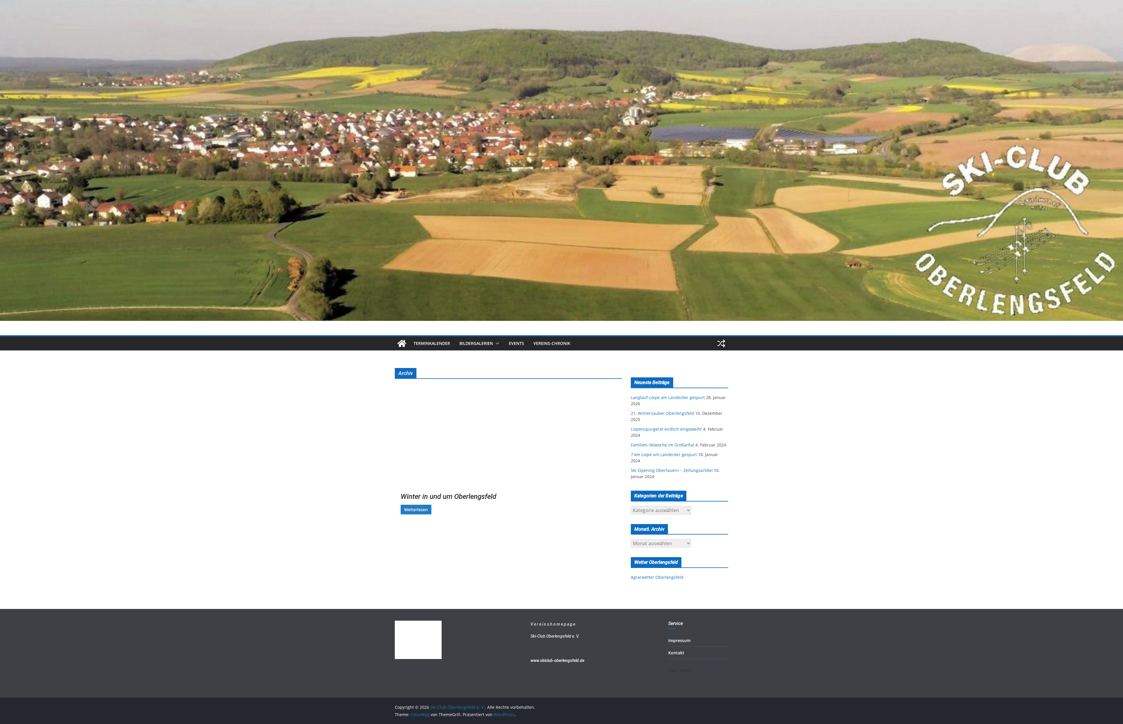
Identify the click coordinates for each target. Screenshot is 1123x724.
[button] (496, 343)
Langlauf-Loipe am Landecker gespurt (668, 397)
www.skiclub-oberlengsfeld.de (557, 660)
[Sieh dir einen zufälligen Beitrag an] (721, 343)
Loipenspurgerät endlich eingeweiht (666, 429)
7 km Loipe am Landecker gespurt (664, 454)
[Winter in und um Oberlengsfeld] (450, 439)
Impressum (679, 640)
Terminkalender (432, 343)
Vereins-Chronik (551, 343)
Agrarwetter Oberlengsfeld (657, 577)
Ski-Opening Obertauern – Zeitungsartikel (672, 470)
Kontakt (676, 652)
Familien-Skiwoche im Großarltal (662, 445)
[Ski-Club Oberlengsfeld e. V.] (561, 4)
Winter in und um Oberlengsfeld (448, 496)
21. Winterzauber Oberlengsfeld (662, 413)
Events (516, 343)
